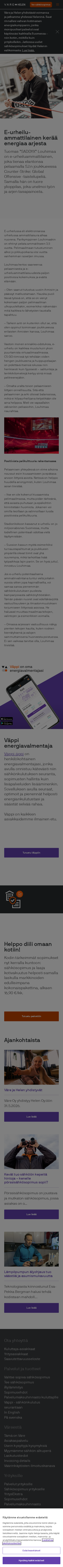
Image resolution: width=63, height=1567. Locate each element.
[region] (31, 1537)
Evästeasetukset (31, 1550)
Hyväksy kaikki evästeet (31, 1560)
